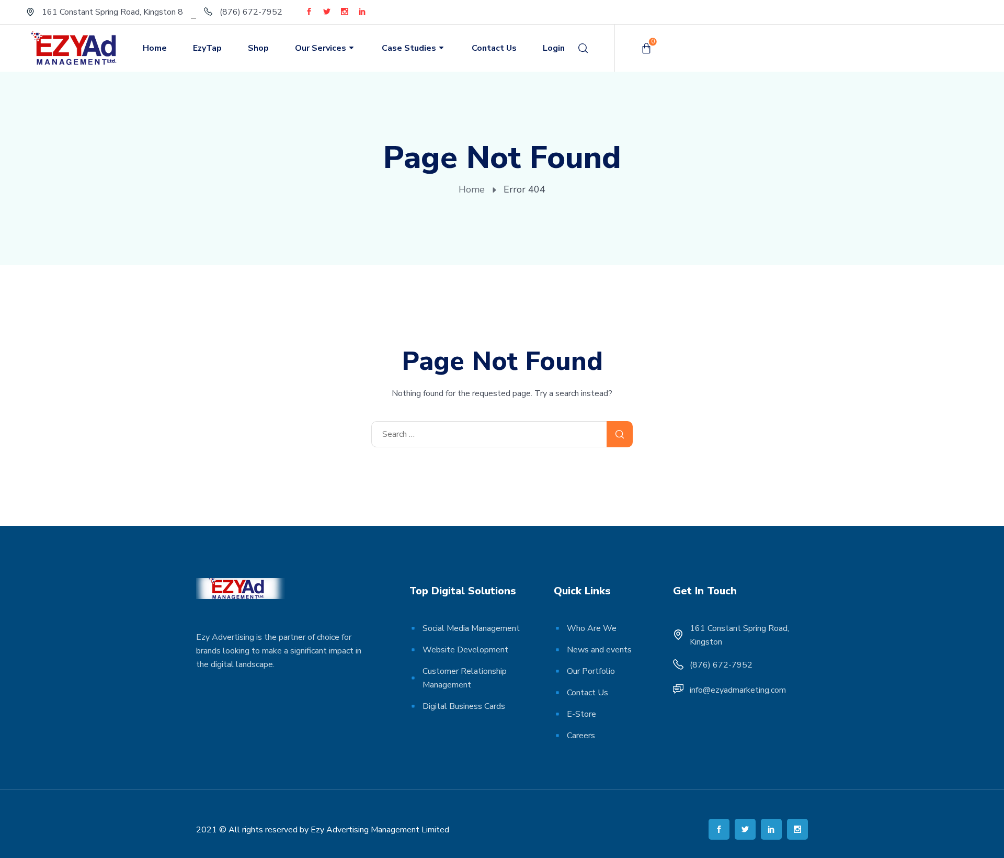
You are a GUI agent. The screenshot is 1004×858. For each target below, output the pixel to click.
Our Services (320, 48)
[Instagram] (344, 11)
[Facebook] (309, 11)
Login (554, 48)
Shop (258, 48)
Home (155, 48)
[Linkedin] (362, 11)
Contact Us (494, 48)
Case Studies (409, 48)
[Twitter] (326, 11)
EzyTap (207, 48)
